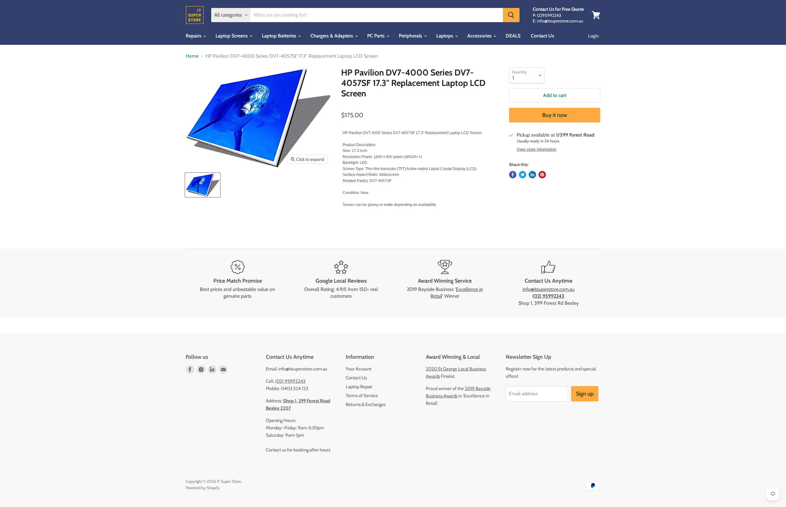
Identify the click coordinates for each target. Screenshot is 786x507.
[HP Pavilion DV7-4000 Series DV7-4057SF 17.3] (202, 185)
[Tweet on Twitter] (522, 174)
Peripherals (411, 36)
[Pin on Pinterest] (542, 174)
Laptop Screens (232, 36)
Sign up (584, 393)
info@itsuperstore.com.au (548, 289)
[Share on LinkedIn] (532, 174)
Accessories (480, 36)
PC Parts (376, 36)
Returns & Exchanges (366, 404)
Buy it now (554, 115)
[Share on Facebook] (512, 174)
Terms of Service (362, 395)
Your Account (359, 369)
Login (593, 36)
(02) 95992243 (290, 381)
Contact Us (542, 36)
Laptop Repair (359, 386)
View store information (536, 149)
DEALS (513, 36)
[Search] (511, 15)
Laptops (445, 36)
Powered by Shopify (203, 487)
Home (192, 56)
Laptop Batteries (280, 36)
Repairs (194, 36)
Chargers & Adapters (332, 36)
